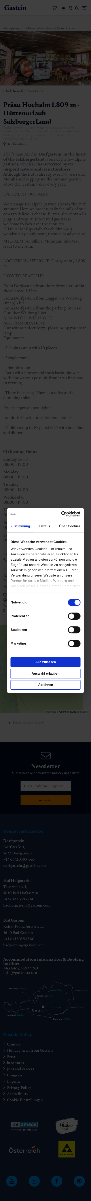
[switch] (74, 616)
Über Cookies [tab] (69, 526)
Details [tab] (44, 526)
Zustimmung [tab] (20, 526)
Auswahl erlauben (45, 673)
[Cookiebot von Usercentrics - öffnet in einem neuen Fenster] (62, 514)
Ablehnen (45, 685)
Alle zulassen (45, 662)
